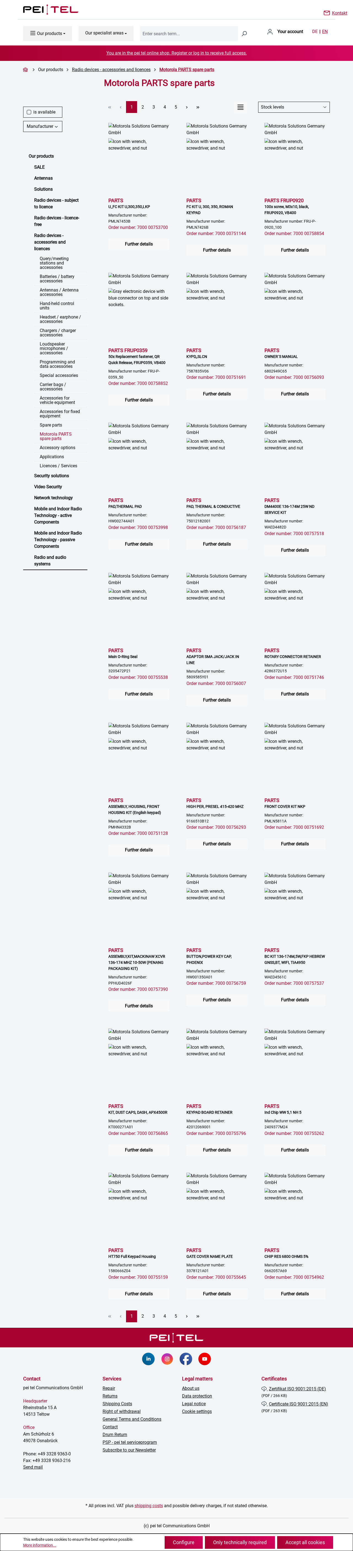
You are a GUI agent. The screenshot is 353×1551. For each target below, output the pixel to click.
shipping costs (149, 1505)
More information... (39, 1545)
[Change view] (240, 107)
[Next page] (186, 107)
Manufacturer (40, 126)
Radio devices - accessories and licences (50, 242)
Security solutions (51, 475)
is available (44, 112)
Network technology (53, 497)
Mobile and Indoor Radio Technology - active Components (58, 515)
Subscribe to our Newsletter (129, 1450)
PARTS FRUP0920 (286, 206)
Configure (183, 1542)
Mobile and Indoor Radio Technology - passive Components (58, 539)
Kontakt (339, 12)
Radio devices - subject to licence (56, 203)
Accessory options (57, 447)
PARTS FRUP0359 (136, 356)
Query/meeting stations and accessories (54, 263)
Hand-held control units (57, 306)
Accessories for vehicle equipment (57, 400)
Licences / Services (58, 465)
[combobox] (189, 33)
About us (190, 1388)
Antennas (43, 178)
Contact (110, 1426)
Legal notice (194, 1403)
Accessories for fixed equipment (60, 414)
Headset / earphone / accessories (60, 319)
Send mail (33, 1467)
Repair (109, 1388)
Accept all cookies (305, 1542)
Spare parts (51, 425)
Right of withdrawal (122, 1411)
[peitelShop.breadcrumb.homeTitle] (26, 69)
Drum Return (115, 1434)
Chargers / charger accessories (58, 333)
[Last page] (197, 107)
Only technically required (240, 1542)
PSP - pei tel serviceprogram (130, 1442)
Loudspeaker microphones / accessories (54, 348)
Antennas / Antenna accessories (59, 292)
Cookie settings (197, 1411)
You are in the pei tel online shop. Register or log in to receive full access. (176, 53)
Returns (110, 1396)
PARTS (129, 203)
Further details (139, 244)
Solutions (43, 189)
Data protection (197, 1396)
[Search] (244, 33)
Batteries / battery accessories (57, 279)
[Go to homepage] (45, 9)
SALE (39, 167)
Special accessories (59, 375)
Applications (52, 456)
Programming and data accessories (57, 364)
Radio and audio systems (50, 561)
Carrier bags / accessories (53, 387)
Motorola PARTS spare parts (56, 436)
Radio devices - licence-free (56, 221)
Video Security (48, 486)
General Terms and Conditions (132, 1419)
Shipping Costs (117, 1403)
